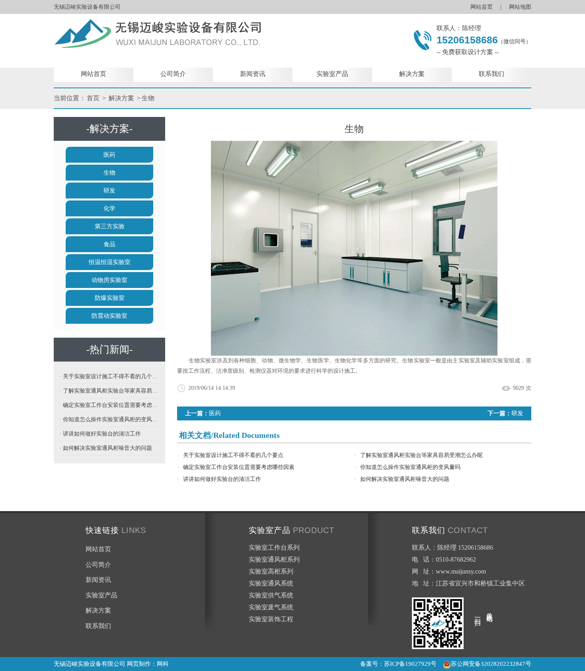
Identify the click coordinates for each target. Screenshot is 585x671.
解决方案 (412, 73)
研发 (109, 190)
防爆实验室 (110, 298)
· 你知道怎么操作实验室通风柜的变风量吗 (109, 419)
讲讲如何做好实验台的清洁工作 (222, 479)
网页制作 (139, 664)
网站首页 (481, 7)
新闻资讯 (252, 73)
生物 (148, 98)
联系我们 (491, 73)
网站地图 (520, 7)
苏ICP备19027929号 (410, 664)
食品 (109, 244)
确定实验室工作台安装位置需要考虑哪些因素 (238, 467)
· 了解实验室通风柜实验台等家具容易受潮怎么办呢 (109, 391)
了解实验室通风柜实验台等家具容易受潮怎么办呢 (421, 455)
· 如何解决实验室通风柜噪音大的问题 (105, 448)
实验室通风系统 (271, 583)
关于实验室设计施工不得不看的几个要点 (233, 455)
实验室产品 (332, 73)
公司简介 (173, 73)
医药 (109, 155)
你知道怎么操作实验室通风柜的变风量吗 (410, 467)
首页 (93, 98)
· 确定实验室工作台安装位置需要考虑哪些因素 (109, 405)
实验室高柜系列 (271, 571)
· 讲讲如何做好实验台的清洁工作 (100, 434)
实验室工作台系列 (274, 547)
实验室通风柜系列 (274, 559)
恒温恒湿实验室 (110, 262)
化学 (109, 208)
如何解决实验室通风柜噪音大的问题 (404, 479)
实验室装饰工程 (271, 619)
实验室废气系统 (271, 607)
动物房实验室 (109, 280)
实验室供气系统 (271, 595)
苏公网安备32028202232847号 (491, 664)
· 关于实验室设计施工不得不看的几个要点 (109, 376)
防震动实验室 (109, 316)
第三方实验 (110, 226)
